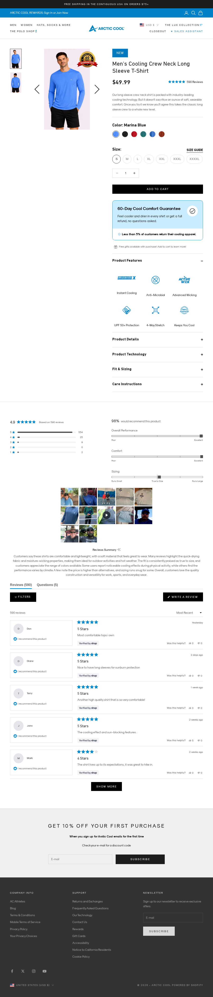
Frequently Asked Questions (90, 908)
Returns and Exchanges (87, 901)
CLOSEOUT (158, 31)
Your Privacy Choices (23, 936)
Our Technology (82, 915)
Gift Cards (78, 936)
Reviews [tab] (21, 586)
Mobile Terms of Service (25, 922)
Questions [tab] (47, 586)
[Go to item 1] (16, 59)
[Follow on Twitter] (23, 971)
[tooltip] (118, 549)
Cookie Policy (81, 956)
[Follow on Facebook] (12, 971)
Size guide (195, 150)
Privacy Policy (18, 929)
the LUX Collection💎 (184, 25)
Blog (13, 908)
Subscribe (140, 859)
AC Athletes (17, 901)
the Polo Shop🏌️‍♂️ (24, 31)
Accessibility (80, 943)
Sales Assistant (187, 31)
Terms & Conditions (22, 915)
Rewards (78, 929)
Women (27, 25)
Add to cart (158, 189)
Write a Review (187, 598)
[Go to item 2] (16, 82)
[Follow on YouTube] (44, 971)
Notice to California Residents (91, 949)
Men (13, 25)
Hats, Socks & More (54, 25)
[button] (185, 81)
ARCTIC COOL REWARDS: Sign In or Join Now (39, 12)
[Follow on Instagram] (34, 971)
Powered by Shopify (187, 985)
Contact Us (79, 922)
